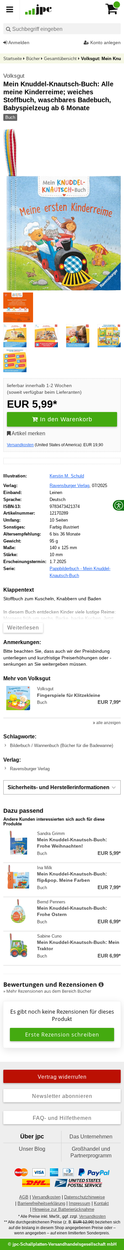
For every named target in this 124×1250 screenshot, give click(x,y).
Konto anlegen (105, 42)
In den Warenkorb (65, 419)
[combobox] (62, 28)
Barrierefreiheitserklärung (41, 1203)
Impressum (79, 1203)
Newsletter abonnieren (62, 1096)
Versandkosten (20, 445)
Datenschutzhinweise (84, 1197)
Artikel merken (28, 433)
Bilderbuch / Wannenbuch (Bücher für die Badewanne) (61, 745)
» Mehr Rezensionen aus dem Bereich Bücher (47, 991)
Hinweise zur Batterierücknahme (63, 1209)
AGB (23, 1197)
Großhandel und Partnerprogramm (90, 1152)
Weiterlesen (23, 627)
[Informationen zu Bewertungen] (101, 985)
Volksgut (13, 76)
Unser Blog (32, 1149)
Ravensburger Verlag (69, 485)
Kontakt (101, 1203)
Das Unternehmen (90, 1136)
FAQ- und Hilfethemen (62, 1118)
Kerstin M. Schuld (67, 475)
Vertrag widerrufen (62, 1077)
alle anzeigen (108, 722)
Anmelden (18, 42)
